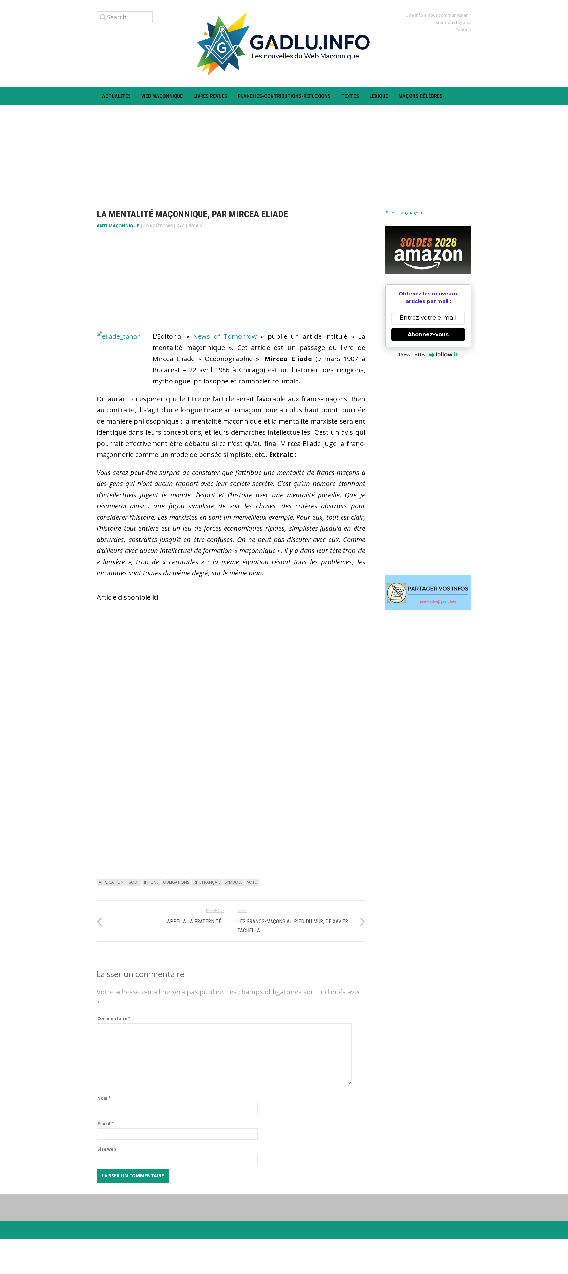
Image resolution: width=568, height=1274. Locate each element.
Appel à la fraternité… (195, 921)
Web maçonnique (162, 96)
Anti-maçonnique (118, 226)
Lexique (378, 96)
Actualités (116, 96)
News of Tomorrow (225, 336)
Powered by (412, 354)
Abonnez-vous (428, 334)
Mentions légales (453, 22)
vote (252, 882)
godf (133, 882)
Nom (104, 1098)
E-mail (105, 1123)
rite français (207, 882)
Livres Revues (210, 96)
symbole (233, 882)
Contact (463, 30)
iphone (151, 882)
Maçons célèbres (420, 96)
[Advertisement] (284, 151)
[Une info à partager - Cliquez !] (428, 592)
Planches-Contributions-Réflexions (284, 96)
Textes (350, 96)
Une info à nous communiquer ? (438, 15)
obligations (176, 882)
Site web (106, 1149)
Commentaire (113, 1018)
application (111, 882)
